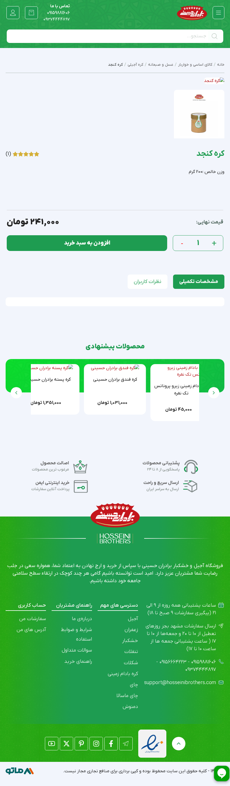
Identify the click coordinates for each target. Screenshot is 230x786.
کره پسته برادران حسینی (48, 379)
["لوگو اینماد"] (152, 744)
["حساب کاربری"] (13, 13)
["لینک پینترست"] (81, 743)
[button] (16, 392)
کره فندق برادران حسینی (115, 379)
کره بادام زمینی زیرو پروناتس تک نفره (181, 389)
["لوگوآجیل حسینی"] (192, 12)
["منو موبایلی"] (218, 13)
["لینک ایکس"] (66, 743)
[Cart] (31, 12)
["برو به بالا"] (178, 743)
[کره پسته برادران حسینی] (48, 368)
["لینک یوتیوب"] (51, 743)
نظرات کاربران (147, 281)
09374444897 (56, 19)
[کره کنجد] (199, 115)
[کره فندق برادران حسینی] (115, 368)
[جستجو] (215, 36)
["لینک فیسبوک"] (111, 743)
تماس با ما (58, 9)
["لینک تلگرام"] (126, 743)
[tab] (198, 282)
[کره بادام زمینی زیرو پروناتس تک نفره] (181, 371)
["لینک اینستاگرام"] (96, 743)
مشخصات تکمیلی (198, 281)
